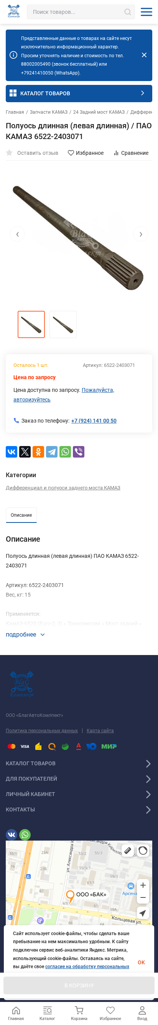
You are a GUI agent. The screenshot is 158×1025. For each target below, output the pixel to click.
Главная (15, 112)
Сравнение (134, 153)
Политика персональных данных (42, 730)
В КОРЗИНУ (79, 985)
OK (141, 962)
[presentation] (17, 234)
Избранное (90, 153)
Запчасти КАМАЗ (48, 112)
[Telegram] (52, 452)
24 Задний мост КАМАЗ (99, 112)
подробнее (22, 634)
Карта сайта (100, 730)
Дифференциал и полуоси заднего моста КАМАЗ (63, 488)
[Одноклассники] (38, 452)
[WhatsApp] (65, 452)
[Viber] (78, 452)
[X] (25, 452)
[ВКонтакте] (11, 452)
